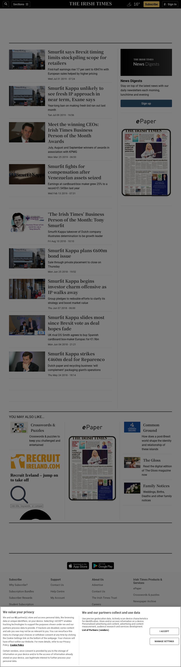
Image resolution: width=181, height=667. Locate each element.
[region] (90, 636)
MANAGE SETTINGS (164, 641)
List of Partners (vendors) (95, 630)
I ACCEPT (164, 631)
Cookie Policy (17, 645)
